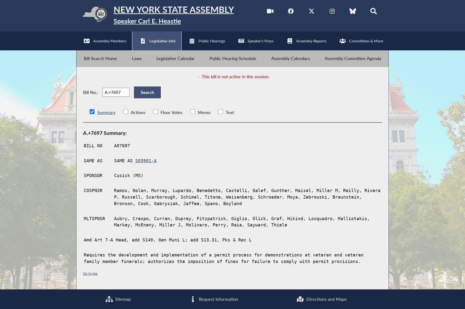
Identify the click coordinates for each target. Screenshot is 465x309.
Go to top (90, 273)
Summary (106, 112)
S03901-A (146, 160)
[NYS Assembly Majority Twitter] (311, 12)
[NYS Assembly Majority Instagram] (332, 12)
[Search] (373, 12)
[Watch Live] (270, 12)
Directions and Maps (326, 299)
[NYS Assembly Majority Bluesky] (352, 12)
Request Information (218, 299)
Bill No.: (90, 92)
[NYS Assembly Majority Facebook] (291, 12)
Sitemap (122, 299)
